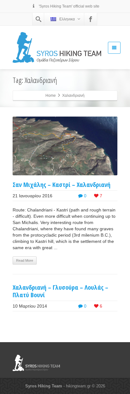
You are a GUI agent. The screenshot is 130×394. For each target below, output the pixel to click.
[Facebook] (90, 19)
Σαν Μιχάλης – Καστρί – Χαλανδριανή (61, 184)
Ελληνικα (67, 19)
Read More (24, 260)
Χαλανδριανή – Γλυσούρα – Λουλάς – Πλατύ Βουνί (60, 291)
